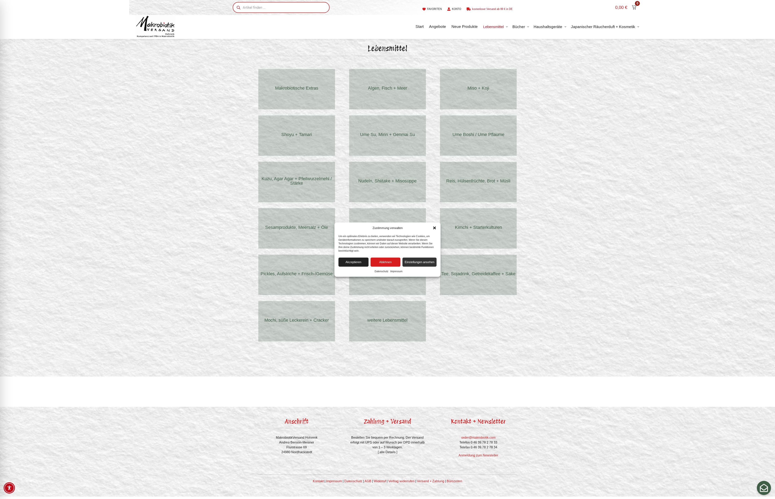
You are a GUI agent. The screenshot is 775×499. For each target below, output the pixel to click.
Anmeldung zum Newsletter (478, 455)
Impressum (396, 271)
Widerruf (380, 481)
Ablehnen (385, 262)
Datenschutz (381, 271)
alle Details (387, 452)
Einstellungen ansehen (419, 262)
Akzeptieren (353, 262)
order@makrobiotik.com (478, 437)
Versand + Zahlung (430, 481)
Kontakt (318, 481)
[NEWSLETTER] (764, 488)
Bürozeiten (454, 481)
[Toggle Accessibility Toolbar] (9, 488)
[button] (435, 228)
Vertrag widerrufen (401, 481)
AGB (367, 481)
